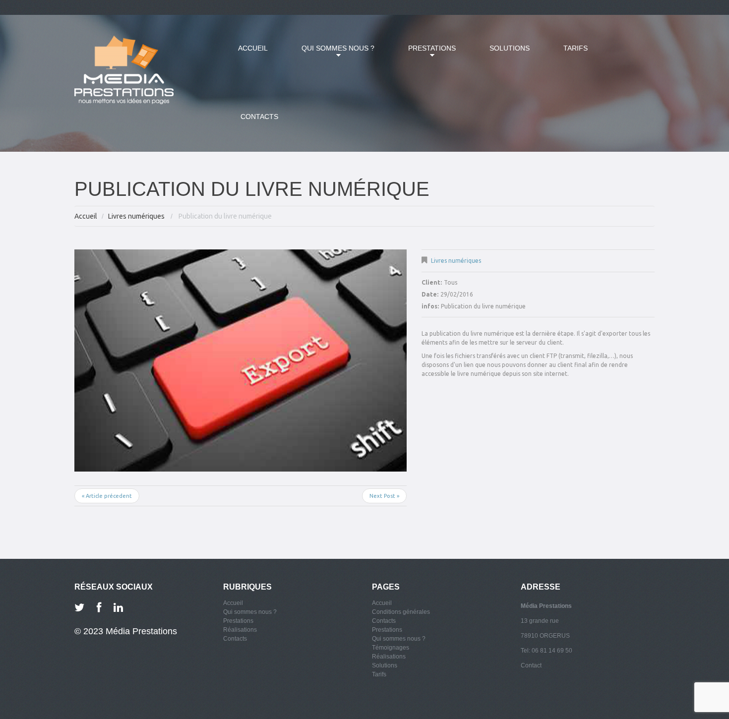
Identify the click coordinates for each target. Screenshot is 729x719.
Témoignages (390, 647)
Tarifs (575, 48)
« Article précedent (107, 496)
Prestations (424, 54)
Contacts (259, 116)
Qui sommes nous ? (330, 54)
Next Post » (384, 496)
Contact (531, 665)
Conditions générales (401, 611)
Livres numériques (136, 216)
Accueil (253, 48)
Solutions (509, 48)
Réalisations (240, 629)
